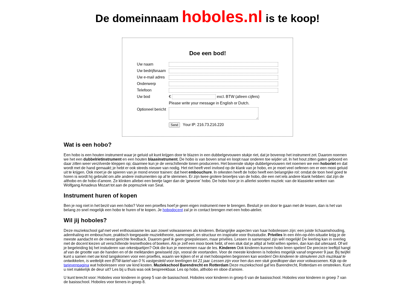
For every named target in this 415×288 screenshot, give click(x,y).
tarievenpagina (76, 265)
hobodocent (173, 210)
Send (174, 125)
